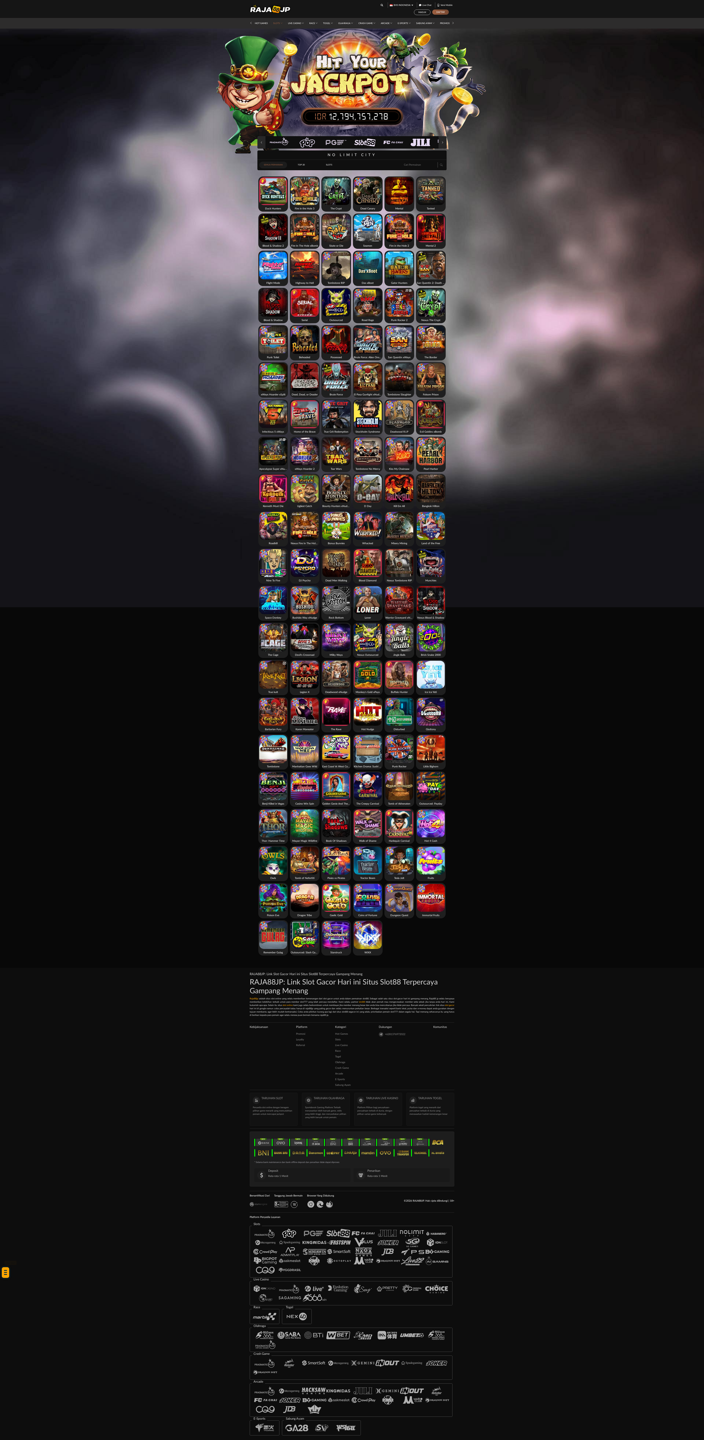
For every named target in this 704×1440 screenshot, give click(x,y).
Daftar (440, 12)
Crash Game (365, 23)
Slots (276, 23)
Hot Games (261, 23)
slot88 (362, 1002)
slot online (288, 1005)
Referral (300, 1045)
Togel (327, 23)
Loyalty (300, 1039)
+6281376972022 (395, 1034)
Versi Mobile (446, 5)
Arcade (385, 23)
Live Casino (295, 23)
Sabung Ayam (424, 23)
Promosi (445, 23)
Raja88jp (254, 999)
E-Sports (403, 23)
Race (312, 23)
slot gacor (449, 1005)
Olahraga (344, 23)
